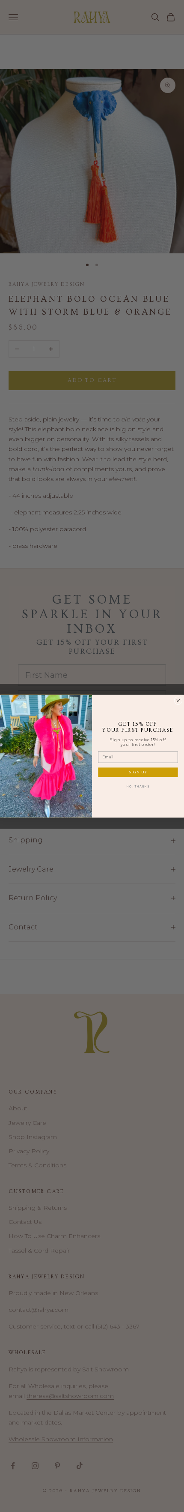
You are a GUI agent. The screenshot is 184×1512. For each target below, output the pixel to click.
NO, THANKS (138, 786)
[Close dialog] (178, 700)
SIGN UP (138, 772)
